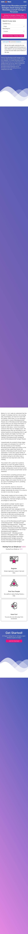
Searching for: (6, 28)
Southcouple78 (6, 41)
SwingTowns (18, 41)
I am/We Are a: (6, 23)
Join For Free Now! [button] (14, 641)
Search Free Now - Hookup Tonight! (13, 35)
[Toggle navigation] (25, 2)
